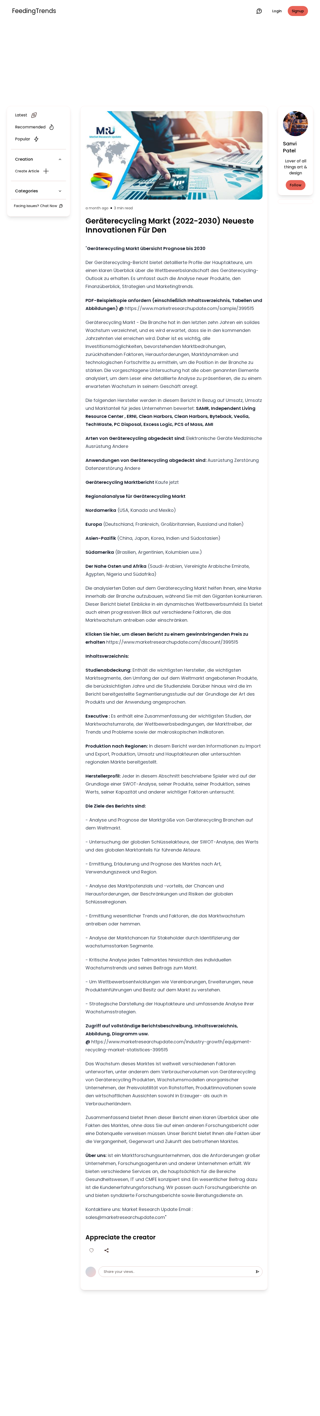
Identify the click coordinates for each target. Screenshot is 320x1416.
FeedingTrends (34, 11)
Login (277, 10)
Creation (24, 159)
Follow (296, 185)
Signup (298, 10)
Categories (26, 191)
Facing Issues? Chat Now (35, 205)
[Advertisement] (160, 63)
